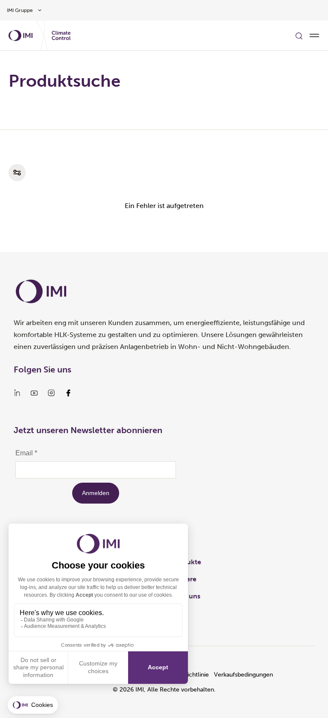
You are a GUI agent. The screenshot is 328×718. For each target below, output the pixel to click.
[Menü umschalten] (314, 35)
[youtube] (34, 393)
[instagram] (51, 393)
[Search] (299, 35)
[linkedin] (17, 393)
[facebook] (68, 393)
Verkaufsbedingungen (243, 674)
